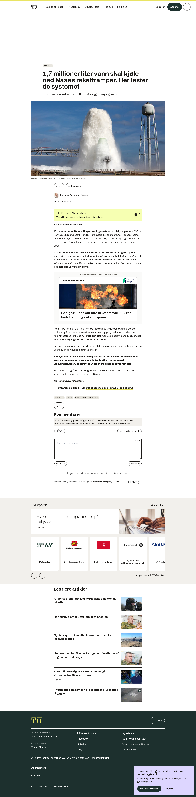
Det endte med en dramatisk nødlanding (109, 388)
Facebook (82, 738)
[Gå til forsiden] (34, 7)
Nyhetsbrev (128, 733)
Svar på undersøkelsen (149, 789)
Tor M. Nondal (39, 747)
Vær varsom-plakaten (74, 758)
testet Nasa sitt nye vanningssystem (88, 231)
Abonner (174, 7)
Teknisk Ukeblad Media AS (55, 787)
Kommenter (76, 186)
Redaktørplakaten (100, 758)
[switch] (137, 214)
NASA (69, 398)
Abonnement (38, 768)
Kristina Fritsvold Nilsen (44, 736)
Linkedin (81, 744)
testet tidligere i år (86, 370)
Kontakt (35, 775)
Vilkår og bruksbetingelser (136, 744)
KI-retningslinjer (131, 749)
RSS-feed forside (86, 733)
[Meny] (187, 7)
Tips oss (157, 720)
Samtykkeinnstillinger (134, 738)
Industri (48, 66)
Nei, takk (169, 789)
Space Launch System (86, 398)
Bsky (79, 749)
